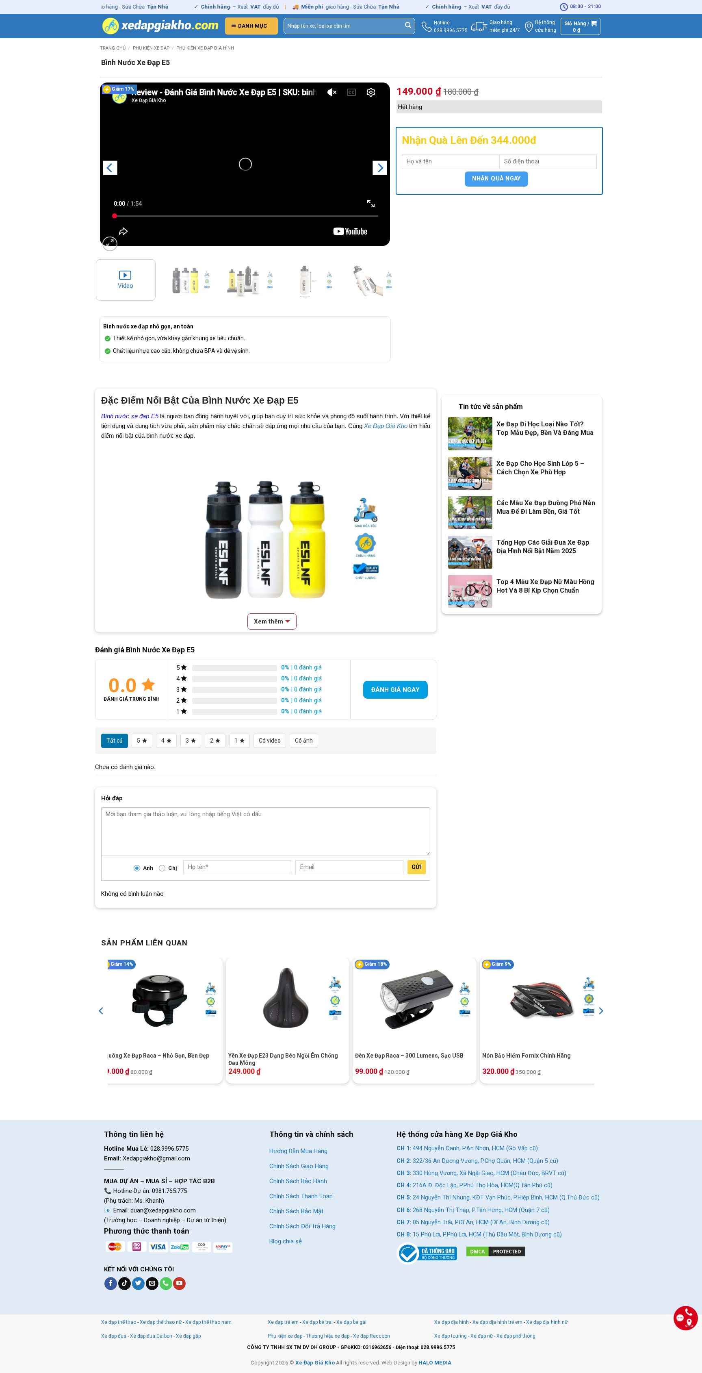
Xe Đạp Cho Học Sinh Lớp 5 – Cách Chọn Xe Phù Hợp (540, 468)
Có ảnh (304, 740)
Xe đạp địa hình (452, 1322)
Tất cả (114, 740)
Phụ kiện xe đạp (151, 48)
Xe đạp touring (450, 1336)
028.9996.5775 (451, 30)
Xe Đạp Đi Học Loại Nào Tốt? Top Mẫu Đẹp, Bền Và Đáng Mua (545, 428)
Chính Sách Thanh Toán (301, 1196)
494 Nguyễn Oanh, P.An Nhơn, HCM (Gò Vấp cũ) (467, 1148)
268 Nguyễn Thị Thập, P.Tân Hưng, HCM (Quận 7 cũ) (473, 1210)
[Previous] (110, 168)
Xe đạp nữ (481, 1336)
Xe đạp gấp (188, 1336)
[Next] (380, 168)
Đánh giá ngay (395, 689)
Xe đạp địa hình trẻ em (497, 1322)
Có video (270, 740)
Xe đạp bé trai (317, 1322)
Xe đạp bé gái (351, 1322)
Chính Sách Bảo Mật (296, 1211)
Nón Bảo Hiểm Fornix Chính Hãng (526, 1055)
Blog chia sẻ (285, 1241)
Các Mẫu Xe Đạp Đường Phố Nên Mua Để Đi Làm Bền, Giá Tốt (545, 507)
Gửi (417, 867)
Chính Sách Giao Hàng (299, 1166)
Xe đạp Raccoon (371, 1336)
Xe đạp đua (113, 1336)
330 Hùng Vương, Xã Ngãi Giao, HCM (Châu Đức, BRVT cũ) (481, 1173)
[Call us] (166, 1283)
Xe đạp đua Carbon (151, 1336)
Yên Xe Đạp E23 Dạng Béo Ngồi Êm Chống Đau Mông (283, 1059)
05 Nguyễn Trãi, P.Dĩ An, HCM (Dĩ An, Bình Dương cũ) (473, 1222)
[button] (251, 26)
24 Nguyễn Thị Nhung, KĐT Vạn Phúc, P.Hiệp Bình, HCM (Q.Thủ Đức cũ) (498, 1197)
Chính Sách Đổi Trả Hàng (302, 1226)
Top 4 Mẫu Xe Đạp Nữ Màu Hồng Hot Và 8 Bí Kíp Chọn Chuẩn (545, 586)
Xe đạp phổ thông (515, 1336)
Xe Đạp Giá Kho (385, 425)
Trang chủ (113, 48)
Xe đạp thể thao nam (208, 1322)
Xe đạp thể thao (118, 1322)
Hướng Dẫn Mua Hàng (298, 1151)
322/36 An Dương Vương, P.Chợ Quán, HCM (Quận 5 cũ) (477, 1161)
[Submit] (408, 26)
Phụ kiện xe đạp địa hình (205, 48)
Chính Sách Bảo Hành (298, 1181)
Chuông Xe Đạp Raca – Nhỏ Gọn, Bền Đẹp (155, 1055)
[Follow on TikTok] (124, 1283)
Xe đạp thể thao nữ (161, 1322)
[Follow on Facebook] (110, 1283)
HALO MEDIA (434, 1362)
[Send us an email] (152, 1283)
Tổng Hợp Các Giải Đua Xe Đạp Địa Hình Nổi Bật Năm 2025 (542, 547)
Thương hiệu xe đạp (327, 1336)
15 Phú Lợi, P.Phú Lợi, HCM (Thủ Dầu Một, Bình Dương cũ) (479, 1234)
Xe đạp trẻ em (283, 1322)
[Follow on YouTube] (179, 1283)
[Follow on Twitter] (138, 1283)
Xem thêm (268, 621)
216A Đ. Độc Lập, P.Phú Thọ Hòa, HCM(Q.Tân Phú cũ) (474, 1185)
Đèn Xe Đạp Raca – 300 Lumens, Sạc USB (409, 1055)
